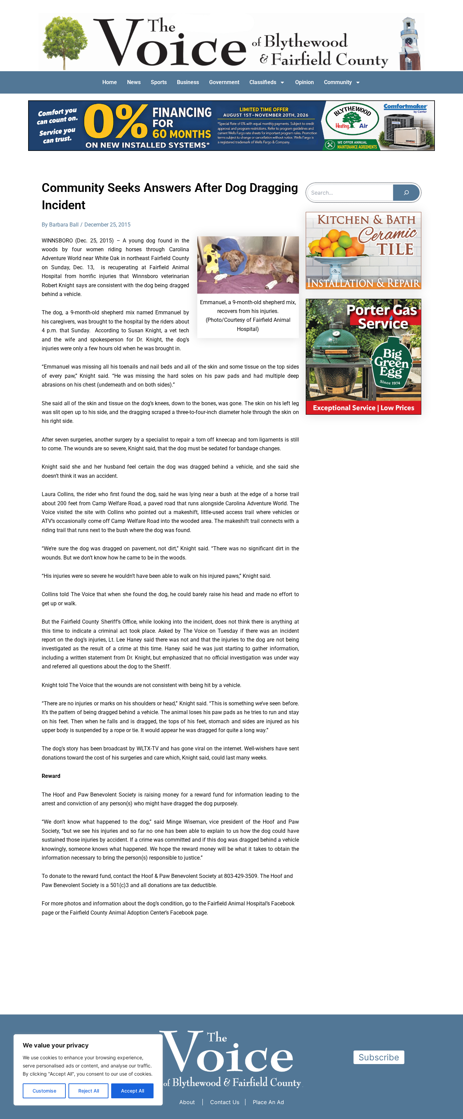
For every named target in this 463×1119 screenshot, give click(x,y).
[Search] (406, 192)
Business (188, 82)
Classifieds (262, 82)
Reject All (88, 1091)
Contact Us (224, 1102)
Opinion (304, 82)
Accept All (132, 1091)
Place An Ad (268, 1102)
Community (338, 82)
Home (109, 82)
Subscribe (379, 1057)
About (187, 1102)
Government (224, 82)
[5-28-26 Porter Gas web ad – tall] (363, 356)
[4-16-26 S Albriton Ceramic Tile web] (363, 250)
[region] (88, 1069)
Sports (159, 82)
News (134, 82)
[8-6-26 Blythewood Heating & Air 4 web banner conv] (231, 125)
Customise (44, 1091)
